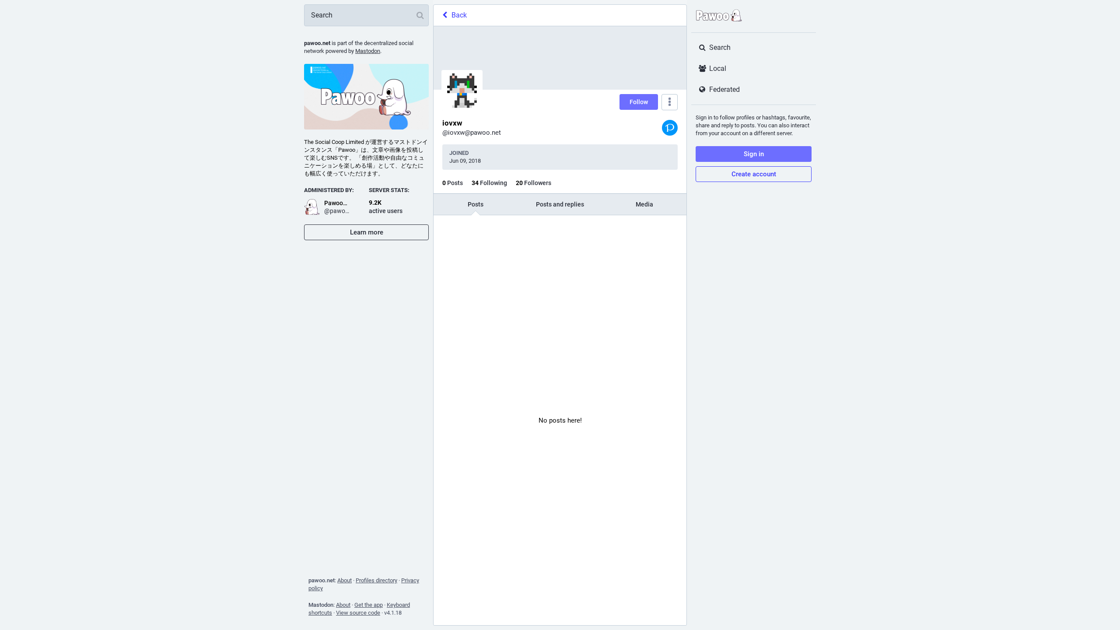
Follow (639, 101)
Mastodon (367, 51)
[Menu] (670, 102)
